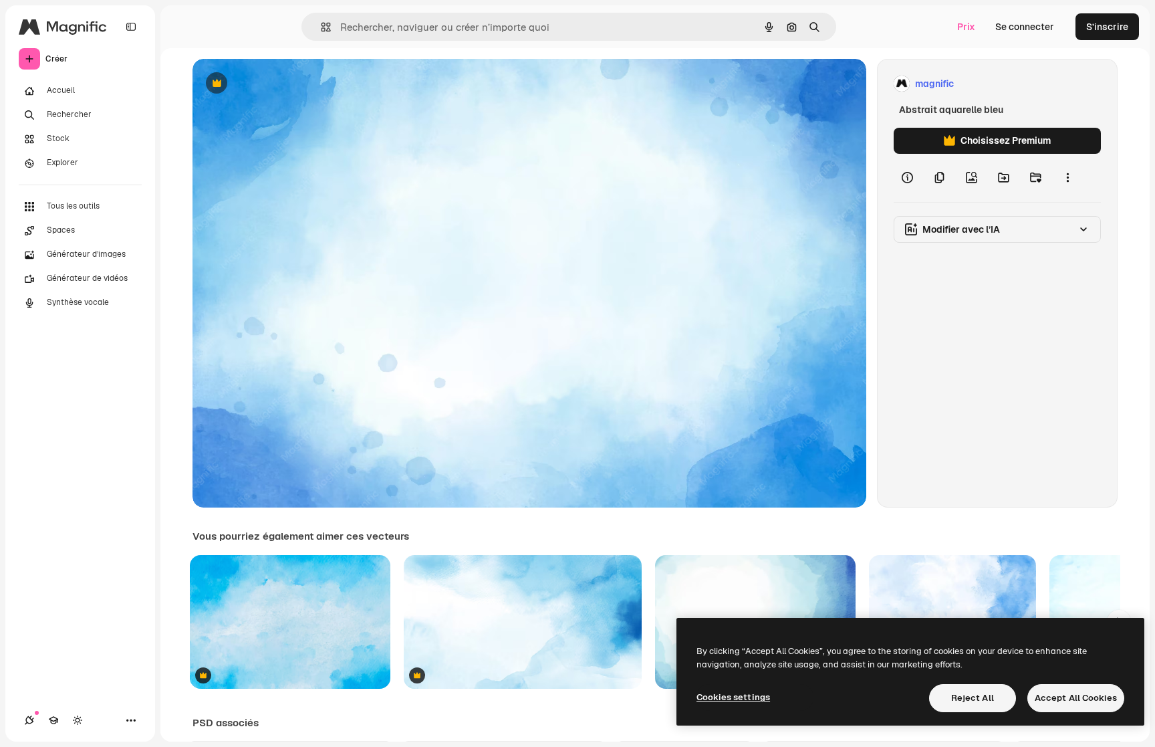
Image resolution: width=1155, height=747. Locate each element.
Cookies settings (733, 697)
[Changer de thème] (77, 720)
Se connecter (1024, 27)
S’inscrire (1107, 27)
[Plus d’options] (1067, 178)
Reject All (972, 698)
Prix (966, 27)
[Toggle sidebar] (131, 26)
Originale (280, 84)
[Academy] (53, 720)
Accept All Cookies (1076, 698)
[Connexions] (29, 720)
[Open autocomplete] (320, 27)
